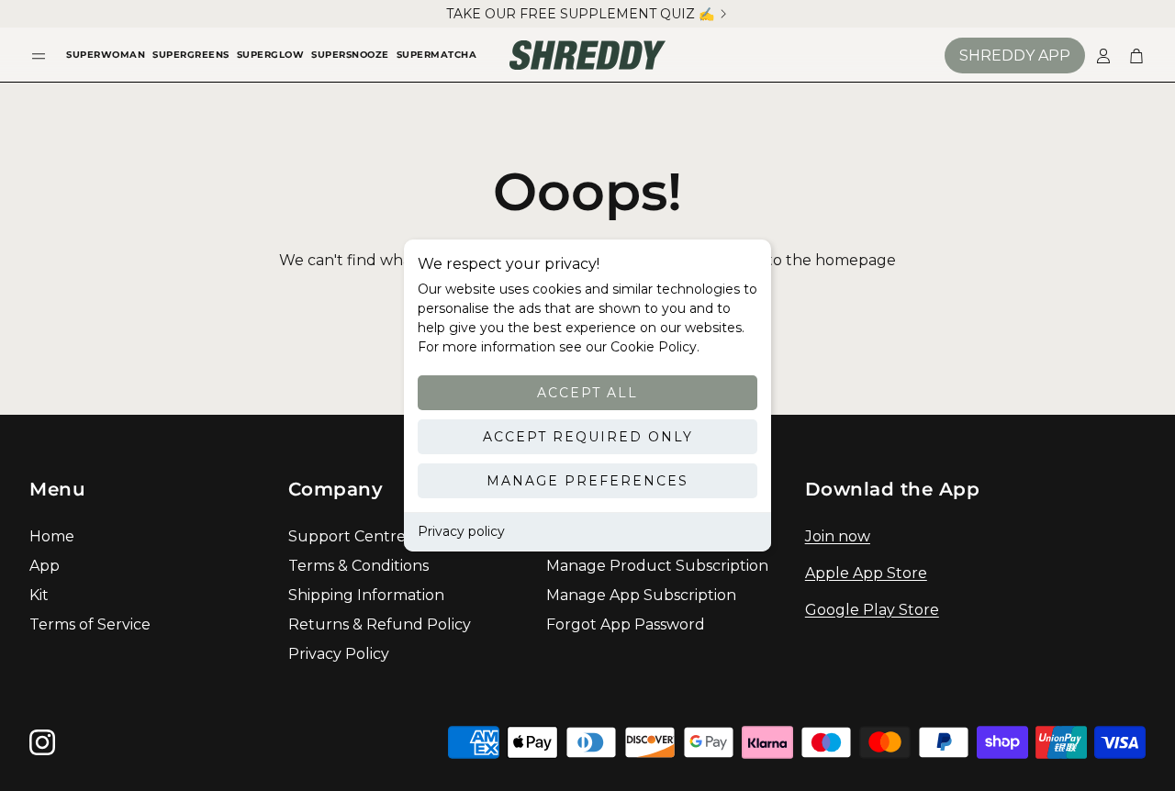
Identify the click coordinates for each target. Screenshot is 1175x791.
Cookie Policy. (653, 347)
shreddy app (1014, 55)
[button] (38, 55)
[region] (587, 13)
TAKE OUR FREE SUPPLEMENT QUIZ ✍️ (580, 13)
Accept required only (588, 437)
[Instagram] (42, 742)
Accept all (587, 392)
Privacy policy (461, 531)
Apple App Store (866, 573)
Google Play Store (872, 609)
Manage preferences (587, 481)
